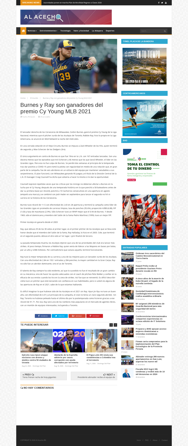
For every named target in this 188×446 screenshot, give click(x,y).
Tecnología (65, 31)
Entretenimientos (48, 31)
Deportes (110, 31)
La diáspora (97, 31)
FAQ (146, 440)
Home (23, 98)
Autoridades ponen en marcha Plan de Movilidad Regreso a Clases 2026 (72, 2)
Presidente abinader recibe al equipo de (96, 377)
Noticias (31, 31)
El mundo (34, 98)
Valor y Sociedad (81, 31)
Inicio (139, 440)
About (155, 440)
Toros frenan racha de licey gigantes (39, 377)
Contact (165, 440)
